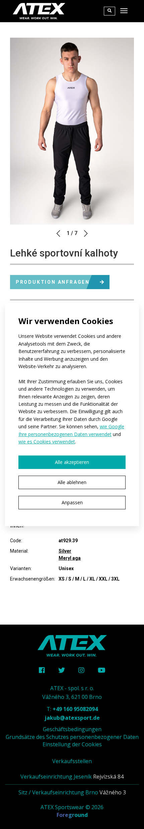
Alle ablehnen (72, 482)
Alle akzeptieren (72, 462)
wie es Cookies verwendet (46, 441)
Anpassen (72, 502)
